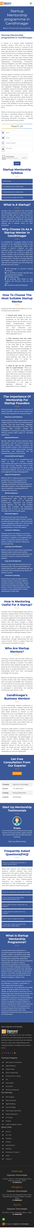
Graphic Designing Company (13, 1124)
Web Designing (9, 1097)
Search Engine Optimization (13, 1110)
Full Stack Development (12, 1090)
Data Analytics (10, 1083)
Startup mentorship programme (20, 28)
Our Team (8, 1135)
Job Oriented (9, 1086)
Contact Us (9, 1159)
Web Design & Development (14, 1062)
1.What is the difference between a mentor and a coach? (14, 863)
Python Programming (12, 1072)
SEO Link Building (10, 1107)
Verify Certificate (10, 1145)
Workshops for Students (12, 1152)
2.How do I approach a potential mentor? (16, 892)
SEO (7, 1079)
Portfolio (8, 1142)
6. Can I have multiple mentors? (13, 919)
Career (7, 1155)
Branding (8, 1121)
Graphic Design (10, 1069)
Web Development (10, 1100)
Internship (8, 1149)
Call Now (18, 773)
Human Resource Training (13, 1076)
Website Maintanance (11, 1114)
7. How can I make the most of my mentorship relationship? (14, 925)
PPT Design (8, 1117)
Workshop (8, 1138)
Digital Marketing (10, 1066)
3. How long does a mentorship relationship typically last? (13, 898)
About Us (8, 1131)
